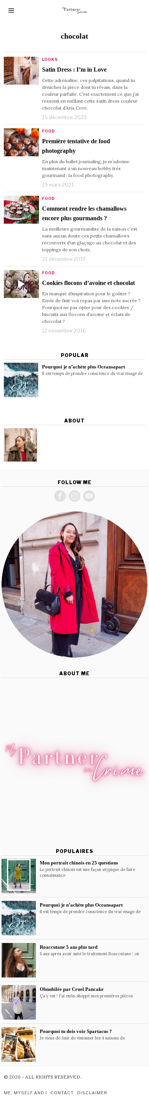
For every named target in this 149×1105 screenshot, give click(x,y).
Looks (50, 59)
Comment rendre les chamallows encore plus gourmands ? (84, 213)
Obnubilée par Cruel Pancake (72, 989)
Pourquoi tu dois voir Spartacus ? (76, 1031)
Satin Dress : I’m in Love (74, 69)
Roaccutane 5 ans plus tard (68, 947)
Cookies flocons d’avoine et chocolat (88, 283)
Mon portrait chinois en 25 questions (79, 863)
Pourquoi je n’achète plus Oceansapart (83, 367)
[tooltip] (20, 445)
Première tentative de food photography (76, 146)
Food (48, 131)
